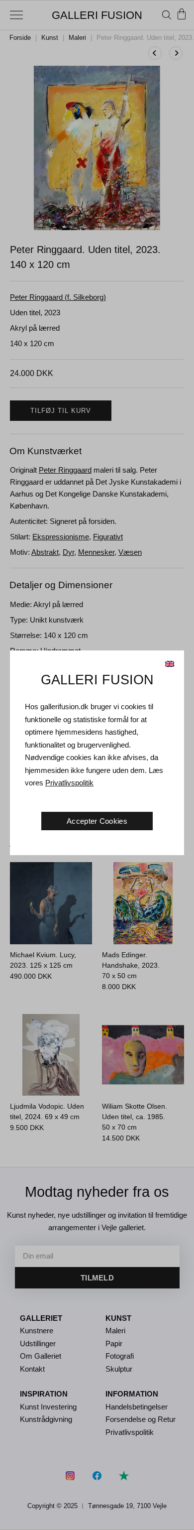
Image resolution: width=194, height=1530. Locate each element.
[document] (97, 765)
